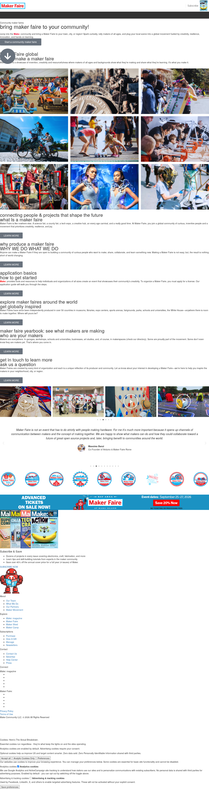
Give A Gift (11, 638)
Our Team (11, 600)
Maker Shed (12, 624)
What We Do (12, 603)
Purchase (10, 635)
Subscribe (193, 5)
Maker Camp (12, 627)
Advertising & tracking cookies (48, 778)
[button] (3, 401)
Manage (10, 641)
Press (9, 662)
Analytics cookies (29, 766)
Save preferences (9, 787)
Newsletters (11, 645)
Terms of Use (6, 714)
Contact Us (11, 653)
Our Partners (12, 606)
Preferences (43, 758)
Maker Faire (12, 621)
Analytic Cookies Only (24, 758)
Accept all (6, 758)
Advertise (10, 656)
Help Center (12, 659)
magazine (14, 618)
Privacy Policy (6, 711)
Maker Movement (14, 609)
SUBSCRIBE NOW (9, 566)
